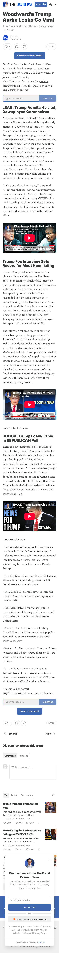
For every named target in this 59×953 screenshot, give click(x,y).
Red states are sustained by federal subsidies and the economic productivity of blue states (21, 840)
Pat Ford (14, 36)
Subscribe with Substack (31, 919)
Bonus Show (20, 669)
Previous (12, 733)
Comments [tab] (10, 755)
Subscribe (41, 4)
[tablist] (16, 756)
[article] (29, 813)
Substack (14, 946)
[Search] (53, 795)
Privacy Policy (39, 932)
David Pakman (23, 819)
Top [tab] (6, 795)
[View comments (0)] (17, 46)
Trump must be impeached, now (20, 805)
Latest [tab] (14, 795)
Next (48, 733)
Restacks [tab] (23, 755)
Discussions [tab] (27, 795)
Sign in (52, 4)
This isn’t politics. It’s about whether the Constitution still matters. (22, 813)
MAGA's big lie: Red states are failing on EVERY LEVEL (22, 832)
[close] (49, 859)
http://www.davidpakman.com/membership (28, 693)
